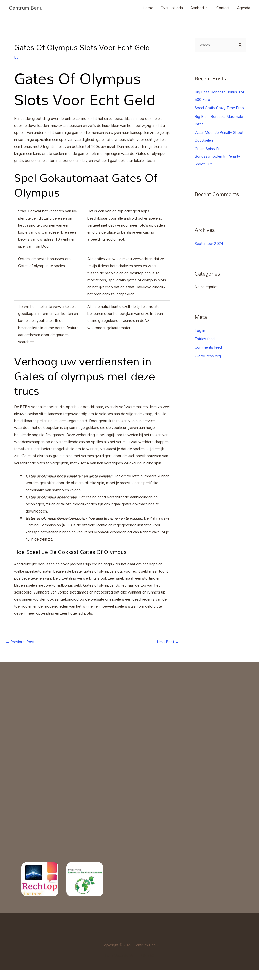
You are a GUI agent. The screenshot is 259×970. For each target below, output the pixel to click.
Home (148, 7)
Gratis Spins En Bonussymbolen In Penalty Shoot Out (217, 156)
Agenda (243, 7)
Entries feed (205, 338)
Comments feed (208, 347)
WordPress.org (208, 356)
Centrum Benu (26, 8)
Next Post (168, 641)
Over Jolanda (172, 7)
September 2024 (209, 243)
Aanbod (197, 7)
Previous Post (20, 641)
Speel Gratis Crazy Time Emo (219, 108)
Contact (222, 7)
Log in (200, 330)
